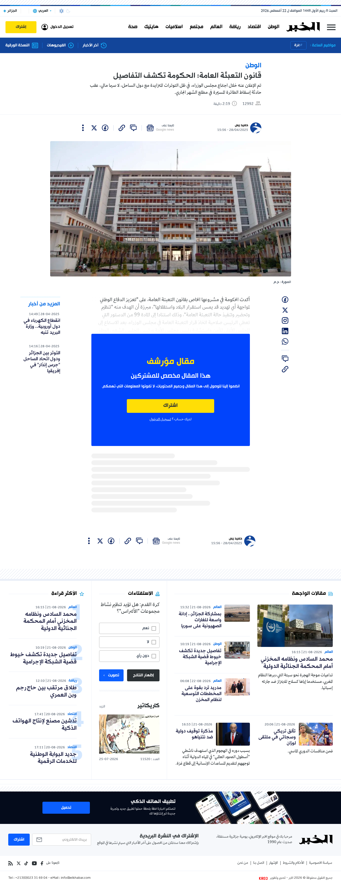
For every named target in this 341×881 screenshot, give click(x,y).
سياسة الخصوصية (320, 863)
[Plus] (83, 128)
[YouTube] (34, 863)
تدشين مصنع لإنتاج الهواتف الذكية (44, 724)
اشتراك (170, 405)
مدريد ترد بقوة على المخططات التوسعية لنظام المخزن (201, 694)
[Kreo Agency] (264, 878)
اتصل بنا (258, 863)
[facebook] (105, 128)
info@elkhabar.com (76, 878)
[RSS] (10, 863)
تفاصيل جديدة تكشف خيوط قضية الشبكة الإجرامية (200, 657)
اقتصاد (254, 27)
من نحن (242, 863)
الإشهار (273, 863)
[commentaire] (133, 128)
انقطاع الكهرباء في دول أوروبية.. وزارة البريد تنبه (41, 326)
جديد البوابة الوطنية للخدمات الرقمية (53, 758)
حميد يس (241, 125)
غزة (297, 45)
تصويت (113, 675)
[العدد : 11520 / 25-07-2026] (129, 734)
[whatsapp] (285, 341)
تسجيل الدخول (160, 420)
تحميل (66, 807)
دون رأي (143, 655)
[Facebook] (42, 863)
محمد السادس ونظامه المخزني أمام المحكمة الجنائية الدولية (297, 662)
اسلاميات (174, 27)
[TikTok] (26, 863)
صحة (132, 27)
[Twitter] (18, 863)
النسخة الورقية (17, 45)
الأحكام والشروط (293, 863)
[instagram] (285, 320)
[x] (94, 128)
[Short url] (122, 128)
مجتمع (196, 27)
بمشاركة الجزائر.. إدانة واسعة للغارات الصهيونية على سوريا (200, 620)
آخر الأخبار (90, 45)
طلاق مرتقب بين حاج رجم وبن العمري (46, 691)
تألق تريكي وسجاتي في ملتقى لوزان (277, 737)
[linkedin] (285, 331)
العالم (216, 27)
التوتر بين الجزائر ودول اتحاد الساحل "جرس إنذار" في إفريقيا (41, 362)
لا (148, 641)
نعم (145, 628)
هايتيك (151, 27)
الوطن (273, 27)
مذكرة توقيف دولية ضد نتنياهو (194, 734)
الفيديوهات (56, 45)
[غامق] (68, 11)
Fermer (331, 27)
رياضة (235, 27)
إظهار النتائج (143, 675)
